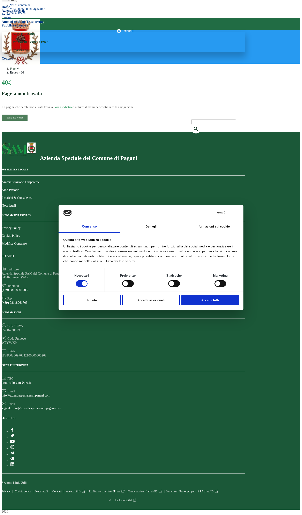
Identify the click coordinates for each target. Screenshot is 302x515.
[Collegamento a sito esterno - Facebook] (12, 69)
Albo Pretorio (24, 33)
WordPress (114, 491)
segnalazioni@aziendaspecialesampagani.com (31, 408)
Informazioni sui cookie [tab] (212, 226)
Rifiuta (92, 300)
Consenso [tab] (89, 226)
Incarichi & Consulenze (17, 197)
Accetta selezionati (151, 300)
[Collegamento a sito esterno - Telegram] (12, 94)
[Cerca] (196, 128)
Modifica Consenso (14, 243)
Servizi (6, 18)
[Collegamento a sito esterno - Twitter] (12, 75)
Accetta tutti (210, 300)
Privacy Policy (11, 228)
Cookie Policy (11, 235)
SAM (129, 500)
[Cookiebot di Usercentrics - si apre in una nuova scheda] (208, 213)
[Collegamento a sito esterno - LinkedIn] (12, 106)
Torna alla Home (15, 117)
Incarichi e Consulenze (30, 42)
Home (6, 7)
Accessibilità (73, 491)
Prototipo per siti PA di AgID (196, 491)
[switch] (128, 283)
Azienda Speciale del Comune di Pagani (88, 158)
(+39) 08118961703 (15, 290)
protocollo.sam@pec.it (16, 382)
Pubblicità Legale (14, 25)
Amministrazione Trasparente (22, 21)
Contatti (7, 58)
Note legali (22, 50)
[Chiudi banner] (236, 213)
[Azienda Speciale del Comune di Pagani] (19, 156)
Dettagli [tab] (151, 226)
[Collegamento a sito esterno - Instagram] (12, 88)
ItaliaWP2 (151, 491)
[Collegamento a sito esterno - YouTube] (12, 81)
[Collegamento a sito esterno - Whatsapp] (12, 100)
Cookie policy (23, 491)
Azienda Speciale (13, 10)
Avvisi (6, 14)
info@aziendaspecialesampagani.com (26, 395)
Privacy (6, 491)
